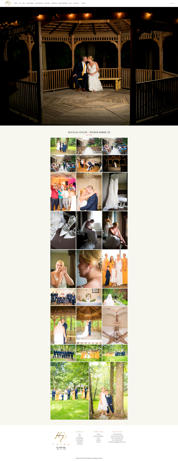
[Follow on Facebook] (53, 444)
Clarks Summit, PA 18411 (117, 436)
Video (23, 3)
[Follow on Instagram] (57, 444)
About (15, 3)
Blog (70, 3)
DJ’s (20, 3)
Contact (83, 3)
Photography (30, 3)
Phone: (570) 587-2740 (117, 438)
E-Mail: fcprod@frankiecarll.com (117, 442)
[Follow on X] (60, 444)
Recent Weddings (63, 3)
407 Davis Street (117, 434)
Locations (75, 3)
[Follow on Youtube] (64, 444)
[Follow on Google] (68, 444)
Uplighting (47, 3)
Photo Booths (39, 3)
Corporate (54, 3)
